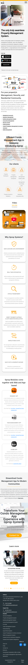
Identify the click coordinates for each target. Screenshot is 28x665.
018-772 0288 (8, 603)
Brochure (5, 650)
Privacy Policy (22, 661)
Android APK (6, 64)
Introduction (14, 207)
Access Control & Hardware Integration (11, 637)
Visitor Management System (9, 626)
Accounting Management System (10, 622)
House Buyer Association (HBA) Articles (11, 652)
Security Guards (6, 122)
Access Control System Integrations (11, 639)
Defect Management (7, 129)
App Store (13, 408)
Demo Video (14, 205)
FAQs (4, 645)
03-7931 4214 (8, 610)
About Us (5, 643)
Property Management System (9, 618)
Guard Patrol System (7, 630)
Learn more (14, 583)
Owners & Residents (7, 615)
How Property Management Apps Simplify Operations (12, 655)
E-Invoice (5, 624)
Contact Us (14, 535)
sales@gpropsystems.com (12, 605)
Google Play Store (20, 408)
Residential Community (8, 115)
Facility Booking (6, 124)
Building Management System (9, 119)
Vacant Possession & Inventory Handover (12, 633)
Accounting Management (8, 120)
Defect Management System (9, 635)
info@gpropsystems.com (11, 611)
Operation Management (8, 117)
